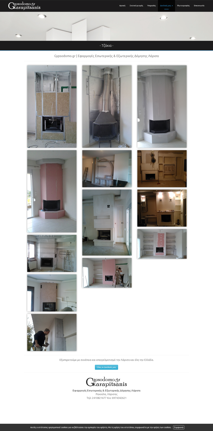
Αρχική (122, 6)
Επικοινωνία (199, 6)
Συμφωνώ (178, 427)
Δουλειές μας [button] (165, 6)
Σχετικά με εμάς (136, 6)
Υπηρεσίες (151, 6)
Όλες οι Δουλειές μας (106, 367)
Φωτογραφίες (183, 6)
